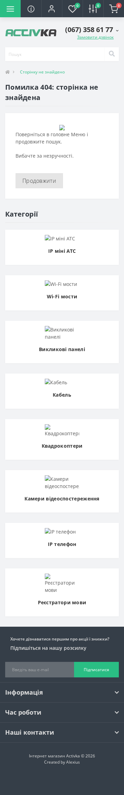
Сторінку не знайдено (42, 72)
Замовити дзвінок (95, 37)
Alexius (73, 762)
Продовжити (39, 181)
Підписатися (96, 670)
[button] (51, 8)
